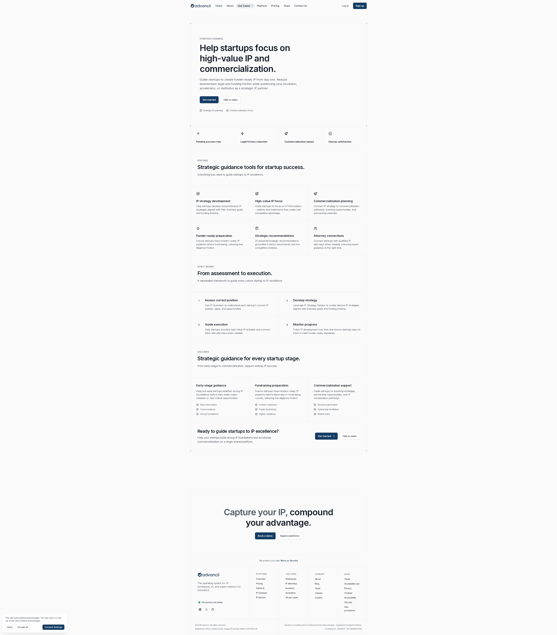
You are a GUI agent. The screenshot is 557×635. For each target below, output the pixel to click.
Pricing (259, 583)
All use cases (292, 597)
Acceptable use (351, 583)
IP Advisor (261, 597)
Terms (347, 579)
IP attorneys (291, 583)
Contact (318, 597)
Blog (317, 583)
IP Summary (261, 593)
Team (317, 588)
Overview (260, 579)
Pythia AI (260, 588)
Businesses (291, 579)
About (318, 579)
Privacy (347, 588)
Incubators (291, 593)
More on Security (289, 560)
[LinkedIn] (200, 609)
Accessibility (350, 597)
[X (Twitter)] (206, 609)
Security (348, 602)
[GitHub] (212, 609)
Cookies (348, 593)
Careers (319, 593)
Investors (290, 588)
